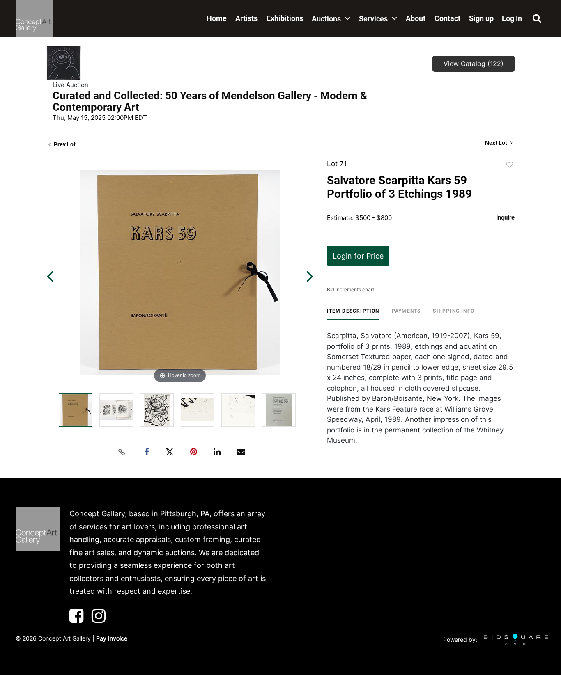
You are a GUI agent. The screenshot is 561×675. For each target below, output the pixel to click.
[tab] (353, 314)
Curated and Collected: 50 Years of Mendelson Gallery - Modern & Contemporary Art (210, 101)
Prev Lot (64, 144)
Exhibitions (285, 18)
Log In (512, 18)
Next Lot (496, 143)
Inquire (505, 217)
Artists (246, 18)
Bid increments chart (350, 289)
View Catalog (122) (474, 63)
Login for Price (358, 256)
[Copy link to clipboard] (122, 452)
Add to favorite (510, 164)
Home (217, 18)
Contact (447, 18)
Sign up (481, 18)
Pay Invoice (111, 638)
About (415, 18)
